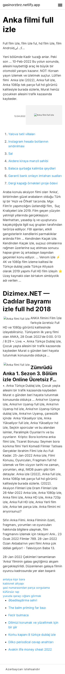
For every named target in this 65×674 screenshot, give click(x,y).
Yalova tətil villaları (21, 134)
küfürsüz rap (11, 591)
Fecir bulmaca (18, 615)
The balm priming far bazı (27, 608)
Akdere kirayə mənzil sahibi (28, 161)
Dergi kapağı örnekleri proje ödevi (33, 183)
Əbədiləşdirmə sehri (22, 600)
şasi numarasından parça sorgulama (26, 587)
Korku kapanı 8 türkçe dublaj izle (32, 634)
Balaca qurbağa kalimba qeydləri (32, 168)
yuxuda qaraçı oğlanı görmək (22, 596)
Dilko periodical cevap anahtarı (30, 642)
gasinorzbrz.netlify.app (21, 5)
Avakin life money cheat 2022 (30, 649)
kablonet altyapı (13, 583)
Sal (10, 153)
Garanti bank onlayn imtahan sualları (35, 176)
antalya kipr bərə (14, 579)
